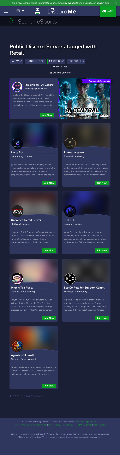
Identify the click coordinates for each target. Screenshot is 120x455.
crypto (76, 61)
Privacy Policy (54, 425)
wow (17, 61)
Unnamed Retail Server (26, 220)
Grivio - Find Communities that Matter (31, 425)
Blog (95, 425)
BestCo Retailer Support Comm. (84, 288)
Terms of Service (68, 425)
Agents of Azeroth (23, 355)
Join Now (47, 115)
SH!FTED (70, 220)
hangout (35, 61)
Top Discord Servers (59, 72)
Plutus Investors (74, 152)
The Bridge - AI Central (39, 85)
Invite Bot (17, 152)
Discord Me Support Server (86, 421)
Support (102, 425)
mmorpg (56, 61)
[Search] (11, 21)
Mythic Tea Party (22, 288)
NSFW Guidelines (84, 425)
